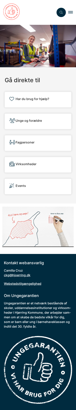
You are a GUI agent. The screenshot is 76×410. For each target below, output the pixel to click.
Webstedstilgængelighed (22, 284)
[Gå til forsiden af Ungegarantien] (27, 12)
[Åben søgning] (61, 12)
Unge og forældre (29, 121)
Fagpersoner (25, 142)
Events (21, 186)
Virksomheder (26, 164)
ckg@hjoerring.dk (17, 275)
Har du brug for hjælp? (32, 99)
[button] (72, 12)
